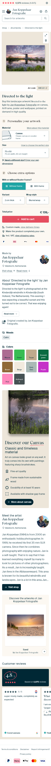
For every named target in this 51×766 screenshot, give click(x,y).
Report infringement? (40, 749)
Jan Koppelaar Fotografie (21, 11)
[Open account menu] (41, 11)
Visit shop (7, 270)
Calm (6, 337)
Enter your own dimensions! (20, 162)
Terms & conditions (9, 749)
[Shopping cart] (46, 11)
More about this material (38, 128)
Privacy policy (25, 754)
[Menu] (3, 11)
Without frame (15, 186)
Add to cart (27, 219)
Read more (22, 270)
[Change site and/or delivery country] (47, 3)
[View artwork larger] (45, 35)
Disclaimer (24, 749)
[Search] (45, 18)
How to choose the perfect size (35, 145)
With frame (39, 186)
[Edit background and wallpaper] (45, 40)
